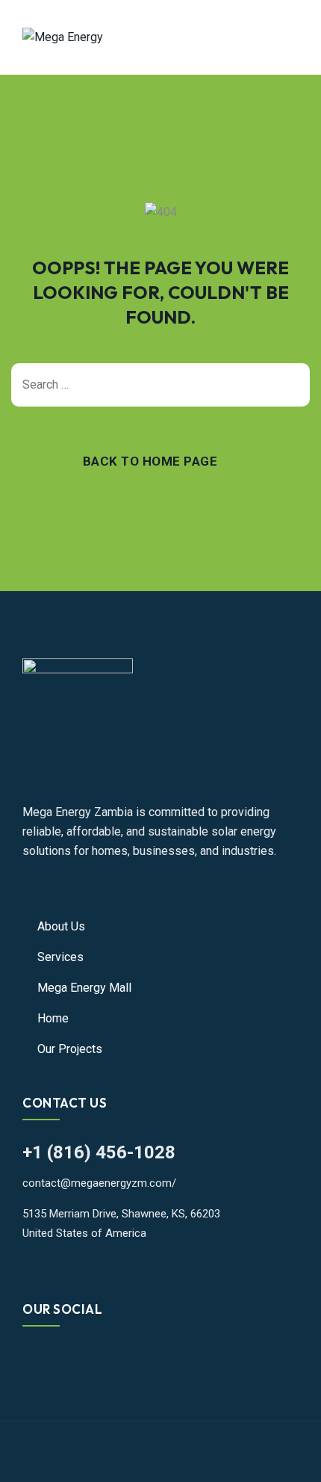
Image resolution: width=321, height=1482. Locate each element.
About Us (61, 926)
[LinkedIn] (53, 1358)
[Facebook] (30, 1358)
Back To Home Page (150, 461)
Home (53, 1018)
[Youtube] (76, 1358)
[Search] (291, 385)
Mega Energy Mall (84, 988)
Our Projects (69, 1049)
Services (60, 957)
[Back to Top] (289, 1458)
